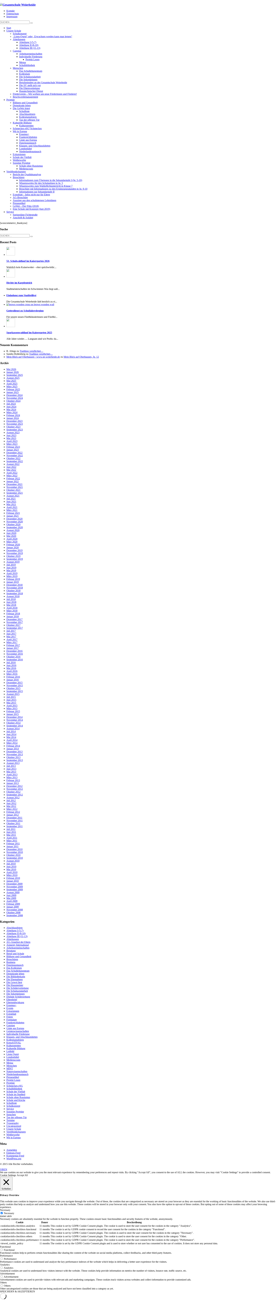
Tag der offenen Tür (16, 1117)
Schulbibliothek (14, 1088)
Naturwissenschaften (16, 1071)
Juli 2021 (11, 498)
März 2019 (11, 576)
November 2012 (14, 789)
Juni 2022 (11, 467)
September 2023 (14, 429)
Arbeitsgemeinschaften (17, 947)
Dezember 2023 (14, 421)
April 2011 (11, 837)
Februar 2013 (13, 780)
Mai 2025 (11, 380)
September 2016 (14, 659)
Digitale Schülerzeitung (18, 996)
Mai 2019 (11, 570)
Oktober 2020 (13, 524)
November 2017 (14, 622)
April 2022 (11, 472)
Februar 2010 (13, 878)
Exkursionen (12, 1011)
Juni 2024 (11, 406)
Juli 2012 (11, 800)
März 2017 (11, 642)
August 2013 (12, 763)
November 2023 (14, 424)
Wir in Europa (13, 1137)
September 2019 (14, 559)
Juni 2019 (11, 567)
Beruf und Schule (15, 953)
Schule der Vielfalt (15, 1091)
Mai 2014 (11, 737)
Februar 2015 (13, 711)
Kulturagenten (13, 1045)
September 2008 (14, 915)
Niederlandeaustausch (17, 1074)
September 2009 (14, 889)
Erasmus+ (11, 1005)
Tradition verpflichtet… (31, 351)
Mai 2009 (11, 898)
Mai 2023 (11, 438)
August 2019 (12, 561)
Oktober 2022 (13, 458)
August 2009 (12, 892)
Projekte (10, 1083)
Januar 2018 (12, 616)
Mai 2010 (11, 869)
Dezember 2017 (14, 619)
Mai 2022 (11, 470)
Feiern (9, 1016)
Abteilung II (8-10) (16, 933)
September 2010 (14, 858)
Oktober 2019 (13, 556)
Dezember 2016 (14, 651)
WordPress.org (13, 1158)
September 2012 (14, 794)
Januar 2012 (12, 814)
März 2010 (11, 875)
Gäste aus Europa (15, 1028)
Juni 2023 (11, 435)
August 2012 (12, 797)
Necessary (9, 1213)
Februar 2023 (13, 447)
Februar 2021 (13, 513)
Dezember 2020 (14, 518)
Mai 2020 (11, 536)
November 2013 (14, 754)
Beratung (11, 950)
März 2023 (11, 444)
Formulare (11, 1019)
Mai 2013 (11, 771)
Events (9, 1008)
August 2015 (12, 694)
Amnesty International (17, 945)
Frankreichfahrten (15, 1022)
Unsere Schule (13, 1129)
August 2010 (12, 860)
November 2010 (14, 852)
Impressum (11, 16)
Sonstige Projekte (15, 1111)
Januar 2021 (12, 516)
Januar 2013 (12, 783)
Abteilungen (12, 939)
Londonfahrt (12, 1057)
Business (10, 962)
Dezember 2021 (14, 484)
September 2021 (14, 493)
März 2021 (11, 510)
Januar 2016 (12, 679)
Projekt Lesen (13, 1080)
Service (10, 1108)
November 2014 (14, 720)
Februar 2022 (13, 478)
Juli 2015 (11, 697)
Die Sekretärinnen (15, 993)
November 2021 (14, 487)
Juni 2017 (11, 633)
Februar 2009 (13, 904)
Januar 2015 (12, 714)
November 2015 (14, 685)
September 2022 (14, 461)
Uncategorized (13, 1126)
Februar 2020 (13, 544)
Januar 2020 (12, 547)
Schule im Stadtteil (15, 1094)
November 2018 (14, 587)
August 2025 (12, 378)
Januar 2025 (12, 392)
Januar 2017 (12, 648)
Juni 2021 (11, 501)
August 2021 (12, 495)
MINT (9, 1068)
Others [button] (3, 1282)
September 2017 (14, 628)
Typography (12, 1123)
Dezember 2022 (14, 452)
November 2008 (14, 909)
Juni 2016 (11, 665)
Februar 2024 (13, 415)
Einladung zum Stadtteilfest (21, 295)
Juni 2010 (11, 866)
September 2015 (14, 691)
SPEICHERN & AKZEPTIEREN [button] (17, 1291)
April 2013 (11, 774)
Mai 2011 (11, 835)
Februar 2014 (13, 745)
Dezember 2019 (14, 550)
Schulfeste (11, 1103)
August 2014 (12, 728)
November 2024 (14, 398)
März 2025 (11, 386)
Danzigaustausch (14, 965)
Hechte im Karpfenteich (19, 282)
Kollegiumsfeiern (15, 1039)
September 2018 (14, 593)
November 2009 (14, 886)
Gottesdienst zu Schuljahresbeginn (25, 310)
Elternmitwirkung (15, 1002)
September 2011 (14, 826)
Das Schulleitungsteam (17, 970)
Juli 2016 (11, 662)
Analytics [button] (5, 1264)
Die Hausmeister (14, 985)
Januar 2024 (12, 418)
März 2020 (11, 541)
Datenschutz (12, 13)
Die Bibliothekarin (15, 976)
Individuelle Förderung (18, 1034)
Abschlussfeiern (14, 927)
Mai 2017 (11, 636)
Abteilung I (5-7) (14, 930)
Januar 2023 (12, 449)
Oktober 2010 (13, 855)
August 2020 (12, 530)
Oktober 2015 (13, 688)
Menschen (11, 1065)
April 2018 (11, 607)
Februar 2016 (13, 676)
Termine (10, 1120)
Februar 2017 (13, 645)
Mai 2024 (11, 409)
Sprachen (11, 1114)
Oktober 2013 (13, 757)
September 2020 (14, 527)
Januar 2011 (12, 846)
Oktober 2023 (13, 426)
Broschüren (12, 959)
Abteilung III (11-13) (16, 936)
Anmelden (11, 1150)
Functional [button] (5, 1246)
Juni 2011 (11, 832)
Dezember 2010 (14, 849)
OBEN (3, 1169)
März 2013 (11, 777)
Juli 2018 (11, 599)
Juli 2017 (11, 630)
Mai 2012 (11, 806)
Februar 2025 (13, 389)
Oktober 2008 (13, 912)
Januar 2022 (12, 481)
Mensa (9, 1062)
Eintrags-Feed (13, 1152)
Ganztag (10, 1025)
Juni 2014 (11, 734)
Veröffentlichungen (16, 1131)
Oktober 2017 (13, 625)
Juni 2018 (11, 602)
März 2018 (11, 610)
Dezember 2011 (14, 817)
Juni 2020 (11, 533)
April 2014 (11, 740)
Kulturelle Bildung (15, 1048)
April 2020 (11, 539)
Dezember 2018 (14, 584)
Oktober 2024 (13, 401)
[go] (31, 236)
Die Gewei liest (14, 982)
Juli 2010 (11, 863)
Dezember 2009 (14, 883)
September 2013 (14, 760)
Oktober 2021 (13, 490)
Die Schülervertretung (17, 988)
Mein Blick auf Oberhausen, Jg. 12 (81, 356)
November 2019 (14, 553)
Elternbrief (11, 999)
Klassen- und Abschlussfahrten (22, 1037)
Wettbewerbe (13, 1134)
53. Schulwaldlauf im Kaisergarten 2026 (28, 261)
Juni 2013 (11, 768)
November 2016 (14, 653)
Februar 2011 (13, 843)
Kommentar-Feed (15, 1155)
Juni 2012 (11, 803)
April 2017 (11, 639)
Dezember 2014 (14, 717)
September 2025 (14, 375)
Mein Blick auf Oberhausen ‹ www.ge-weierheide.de (33, 356)
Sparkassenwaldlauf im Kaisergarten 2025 (29, 332)
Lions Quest (12, 1054)
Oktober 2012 (13, 791)
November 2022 (14, 455)
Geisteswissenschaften (17, 1031)
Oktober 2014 (13, 722)
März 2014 (11, 743)
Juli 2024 (11, 403)
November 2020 (14, 521)
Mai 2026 (11, 369)
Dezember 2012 (14, 786)
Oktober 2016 (13, 656)
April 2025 (11, 383)
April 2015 (11, 705)
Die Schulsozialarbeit (17, 991)
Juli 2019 (11, 564)
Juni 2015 (11, 699)
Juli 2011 (10, 829)
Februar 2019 (13, 579)
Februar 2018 (13, 613)
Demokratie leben (15, 973)
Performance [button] (6, 1255)
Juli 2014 (11, 731)
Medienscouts (13, 1060)
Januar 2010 (12, 881)
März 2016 (11, 674)
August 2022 (12, 464)
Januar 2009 (12, 906)
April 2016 (11, 671)
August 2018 (12, 596)
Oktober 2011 (13, 823)
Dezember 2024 (14, 395)
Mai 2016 (11, 668)
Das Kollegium (14, 968)
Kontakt (10, 10)
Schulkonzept (13, 1106)
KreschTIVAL (13, 1042)
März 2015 (11, 708)
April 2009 (11, 901)
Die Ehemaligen (14, 979)
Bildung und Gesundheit (18, 956)
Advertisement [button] (7, 1273)
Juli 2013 (11, 766)
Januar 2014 (12, 748)
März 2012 (11, 809)
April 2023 (11, 441)
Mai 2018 (11, 605)
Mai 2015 (11, 702)
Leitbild (10, 1051)
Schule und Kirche (15, 1100)
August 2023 (12, 432)
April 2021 (11, 507)
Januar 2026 (12, 372)
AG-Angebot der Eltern (18, 942)
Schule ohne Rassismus (18, 1097)
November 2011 (14, 820)
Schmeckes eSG (14, 1085)
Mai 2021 (11, 504)
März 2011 (11, 840)
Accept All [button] (22, 1175)
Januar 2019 (12, 582)
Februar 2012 (13, 812)
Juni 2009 (11, 895)
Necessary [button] (5, 1210)
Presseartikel (12, 1077)
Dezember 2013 (14, 751)
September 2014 (14, 725)
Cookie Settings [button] (8, 1175)
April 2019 (11, 573)
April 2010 (11, 872)
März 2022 (11, 475)
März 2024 (11, 412)
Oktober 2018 (13, 590)
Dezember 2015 (14, 682)
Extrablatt (11, 1014)
